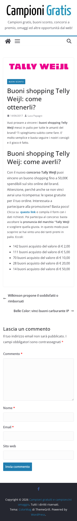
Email (8, 427)
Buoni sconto (16, 81)
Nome (9, 408)
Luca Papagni (35, 115)
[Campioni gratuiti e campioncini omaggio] (8, 41)
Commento (13, 354)
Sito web (9, 446)
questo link (28, 212)
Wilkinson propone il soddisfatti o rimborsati (33, 298)
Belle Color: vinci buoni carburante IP (41, 311)
